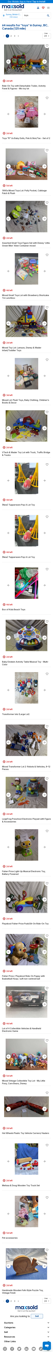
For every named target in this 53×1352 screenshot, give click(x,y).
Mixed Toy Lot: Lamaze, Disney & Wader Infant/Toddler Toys (21, 349)
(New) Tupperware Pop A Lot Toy (18, 504)
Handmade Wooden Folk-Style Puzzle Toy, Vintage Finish (22, 1291)
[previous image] (8, 61)
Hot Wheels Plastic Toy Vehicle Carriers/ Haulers (25, 1133)
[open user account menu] (38, 7)
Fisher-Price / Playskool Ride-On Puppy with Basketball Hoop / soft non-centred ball (23, 977)
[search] (48, 15)
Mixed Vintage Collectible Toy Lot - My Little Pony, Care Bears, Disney (23, 1082)
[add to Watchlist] (47, 45)
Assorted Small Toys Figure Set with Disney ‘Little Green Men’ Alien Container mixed (26, 244)
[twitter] (19, 1349)
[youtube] (34, 1349)
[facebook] (12, 1349)
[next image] (44, 61)
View (46, 33)
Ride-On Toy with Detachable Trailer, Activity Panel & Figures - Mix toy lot (24, 87)
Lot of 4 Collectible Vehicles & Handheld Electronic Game (21, 1029)
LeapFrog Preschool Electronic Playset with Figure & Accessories (26, 820)
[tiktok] (41, 1349)
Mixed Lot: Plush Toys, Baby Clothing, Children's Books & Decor (25, 401)
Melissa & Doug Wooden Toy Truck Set (21, 1185)
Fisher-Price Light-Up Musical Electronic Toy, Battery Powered (24, 872)
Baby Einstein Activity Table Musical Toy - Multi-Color (25, 663)
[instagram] (5, 1349)
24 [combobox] (45, 36)
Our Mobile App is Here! (26, 1)
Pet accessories (9, 1238)
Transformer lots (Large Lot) (15, 714)
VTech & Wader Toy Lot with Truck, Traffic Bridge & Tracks (26, 453)
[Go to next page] (18, 36)
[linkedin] (26, 1349)
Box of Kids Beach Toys (13, 609)
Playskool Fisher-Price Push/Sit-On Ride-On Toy (25, 923)
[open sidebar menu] (48, 7)
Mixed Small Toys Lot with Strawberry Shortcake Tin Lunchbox (25, 296)
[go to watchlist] (43, 7)
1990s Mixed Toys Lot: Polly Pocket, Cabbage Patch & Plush (24, 192)
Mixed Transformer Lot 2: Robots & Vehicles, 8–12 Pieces (26, 768)
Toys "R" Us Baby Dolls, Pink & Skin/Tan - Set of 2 (26, 138)
